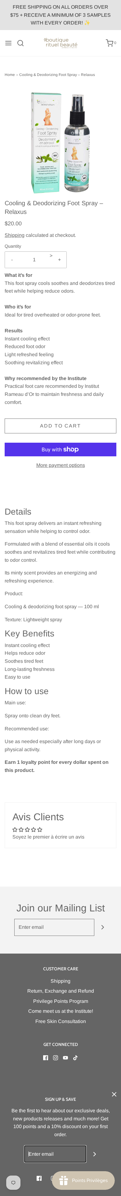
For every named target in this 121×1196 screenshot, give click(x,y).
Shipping (15, 235)
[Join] (102, 927)
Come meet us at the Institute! (60, 1011)
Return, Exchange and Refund (60, 991)
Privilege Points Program (60, 1001)
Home (10, 75)
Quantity (13, 246)
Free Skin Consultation (60, 1021)
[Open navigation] (8, 43)
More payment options (60, 465)
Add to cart (60, 425)
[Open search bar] (23, 43)
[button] (60, 143)
